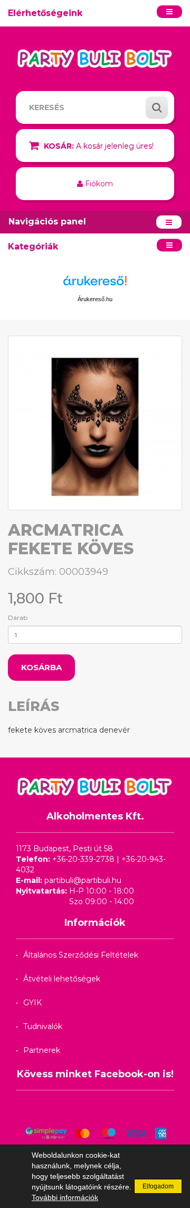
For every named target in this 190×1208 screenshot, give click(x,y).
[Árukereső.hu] (95, 284)
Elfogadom (158, 1186)
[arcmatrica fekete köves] (95, 423)
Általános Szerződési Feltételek (80, 955)
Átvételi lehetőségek (61, 979)
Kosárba (41, 667)
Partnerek (41, 1050)
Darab (17, 617)
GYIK (32, 1002)
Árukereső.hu (95, 299)
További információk (65, 1197)
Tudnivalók (42, 1026)
